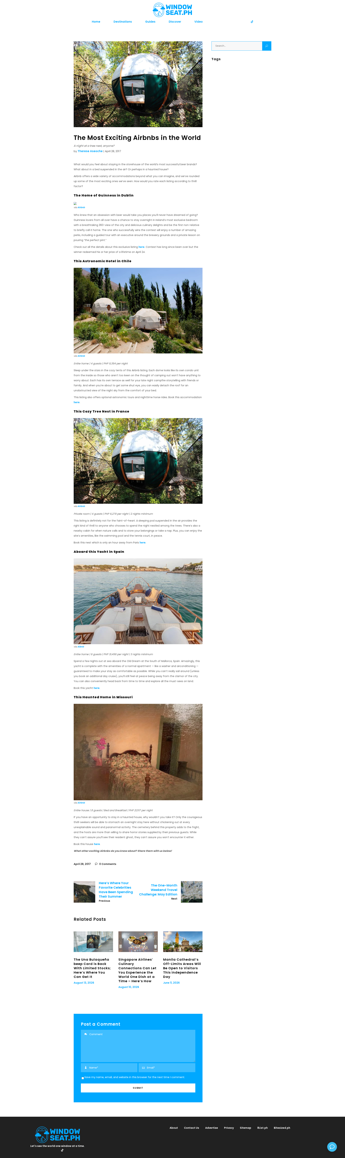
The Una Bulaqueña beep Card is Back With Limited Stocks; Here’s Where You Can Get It (92, 968)
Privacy (229, 1128)
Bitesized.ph (282, 1128)
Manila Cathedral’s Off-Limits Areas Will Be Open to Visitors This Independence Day (182, 968)
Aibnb (80, 646)
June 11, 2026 (171, 983)
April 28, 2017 (82, 864)
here (141, 247)
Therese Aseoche (90, 151)
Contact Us (191, 1128)
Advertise (211, 1128)
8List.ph (262, 1128)
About (174, 1128)
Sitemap (245, 1128)
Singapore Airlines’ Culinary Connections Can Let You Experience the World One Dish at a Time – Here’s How (137, 970)
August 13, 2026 (84, 983)
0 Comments (107, 864)
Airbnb (81, 207)
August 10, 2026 (128, 987)
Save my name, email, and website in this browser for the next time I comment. (134, 1077)
